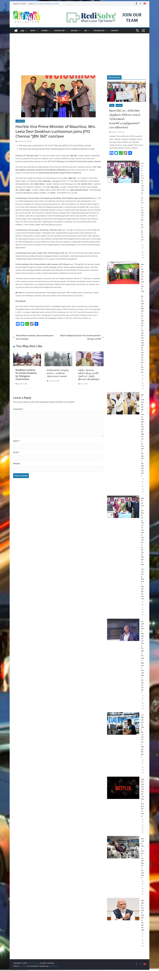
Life (85, 30)
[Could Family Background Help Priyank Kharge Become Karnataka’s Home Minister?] (123, 665)
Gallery (74, 30)
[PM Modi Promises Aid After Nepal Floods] (123, 923)
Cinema (44, 30)
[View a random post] (143, 30)
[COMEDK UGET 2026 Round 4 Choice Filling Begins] (123, 743)
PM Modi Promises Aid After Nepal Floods (142, 915)
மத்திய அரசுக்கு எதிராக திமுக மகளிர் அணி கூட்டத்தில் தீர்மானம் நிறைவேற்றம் (89, 374)
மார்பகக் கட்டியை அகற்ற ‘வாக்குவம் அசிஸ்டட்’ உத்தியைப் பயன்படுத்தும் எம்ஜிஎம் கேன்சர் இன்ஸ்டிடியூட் (142, 202)
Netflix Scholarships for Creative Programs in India (142, 797)
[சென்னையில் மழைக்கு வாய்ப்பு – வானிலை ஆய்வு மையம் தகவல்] (58, 353)
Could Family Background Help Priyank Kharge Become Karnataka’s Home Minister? (142, 656)
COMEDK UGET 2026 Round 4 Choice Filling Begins (142, 736)
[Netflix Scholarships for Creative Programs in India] (123, 806)
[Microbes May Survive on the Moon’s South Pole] (123, 866)
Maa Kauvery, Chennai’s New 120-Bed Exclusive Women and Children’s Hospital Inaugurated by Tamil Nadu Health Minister (142, 318)
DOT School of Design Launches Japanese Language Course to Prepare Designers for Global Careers (142, 435)
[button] (25, 30)
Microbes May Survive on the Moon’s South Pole (142, 858)
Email (16, 452)
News (32, 30)
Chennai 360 (59, 30)
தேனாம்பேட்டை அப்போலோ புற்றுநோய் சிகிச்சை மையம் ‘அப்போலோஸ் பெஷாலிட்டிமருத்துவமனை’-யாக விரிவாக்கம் (124, 118)
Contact (114, 30)
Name (16, 441)
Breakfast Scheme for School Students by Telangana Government (26, 374)
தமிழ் (22, 30)
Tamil (111, 105)
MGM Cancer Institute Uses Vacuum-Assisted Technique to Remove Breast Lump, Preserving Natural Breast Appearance (142, 548)
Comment (18, 409)
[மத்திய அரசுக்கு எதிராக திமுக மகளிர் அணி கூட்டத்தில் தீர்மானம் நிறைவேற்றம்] (90, 353)
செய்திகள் (119, 105)
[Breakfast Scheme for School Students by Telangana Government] (27, 353)
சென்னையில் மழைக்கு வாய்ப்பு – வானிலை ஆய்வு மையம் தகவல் (58, 373)
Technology (99, 30)
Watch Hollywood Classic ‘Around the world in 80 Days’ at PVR (80, 337)
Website (16, 463)
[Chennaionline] (16, 30)
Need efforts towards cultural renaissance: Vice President (35, 337)
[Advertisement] (79, 58)
